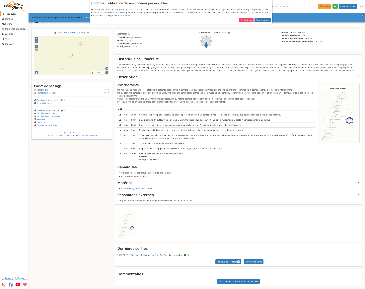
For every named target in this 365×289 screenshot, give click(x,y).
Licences (20, 278)
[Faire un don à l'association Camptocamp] (25, 286)
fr (360, 6)
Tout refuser (246, 20)
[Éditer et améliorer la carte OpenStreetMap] (107, 68)
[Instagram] (3, 286)
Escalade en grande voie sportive (136, 188)
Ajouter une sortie (254, 261)
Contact (8, 278)
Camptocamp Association (10, 280)
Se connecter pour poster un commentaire (238, 281)
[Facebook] (11, 286)
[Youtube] (17, 286)
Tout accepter (262, 20)
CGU (14, 278)
